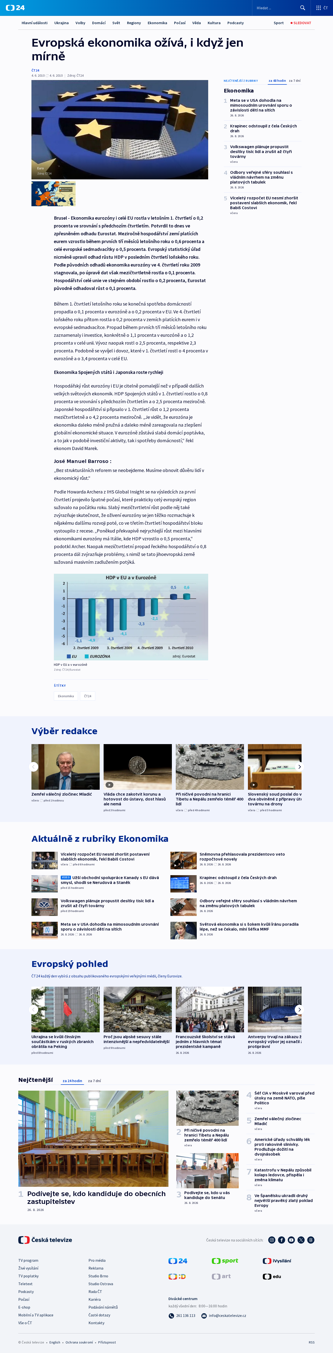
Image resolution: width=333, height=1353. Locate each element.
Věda (196, 22)
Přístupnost (107, 1342)
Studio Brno (98, 1275)
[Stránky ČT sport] (225, 1260)
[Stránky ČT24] (177, 1260)
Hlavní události (35, 22)
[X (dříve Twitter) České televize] (301, 1240)
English (54, 1342)
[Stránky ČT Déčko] (177, 1276)
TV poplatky (28, 1275)
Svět (116, 22)
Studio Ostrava (100, 1283)
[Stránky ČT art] (221, 1276)
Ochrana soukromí (79, 1342)
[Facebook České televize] (281, 1240)
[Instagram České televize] (272, 1240)
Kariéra (94, 1299)
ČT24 (35, 70)
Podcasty (235, 22)
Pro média (97, 1260)
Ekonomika (157, 22)
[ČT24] (15, 8)
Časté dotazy (99, 1314)
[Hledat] (303, 8)
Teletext (25, 1283)
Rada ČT (95, 1291)
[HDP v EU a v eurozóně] (131, 617)
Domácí (99, 22)
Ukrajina (61, 22)
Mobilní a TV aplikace (35, 1314)
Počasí (180, 22)
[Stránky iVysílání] (277, 1260)
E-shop (24, 1307)
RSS (312, 1342)
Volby (80, 22)
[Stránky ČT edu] (272, 1276)
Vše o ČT (25, 1322)
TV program (28, 1260)
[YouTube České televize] (291, 1240)
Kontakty (96, 1322)
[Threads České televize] (311, 1240)
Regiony (134, 22)
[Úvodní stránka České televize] (45, 1240)
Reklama (95, 1268)
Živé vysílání (28, 1268)
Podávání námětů (103, 1307)
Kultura (214, 22)
